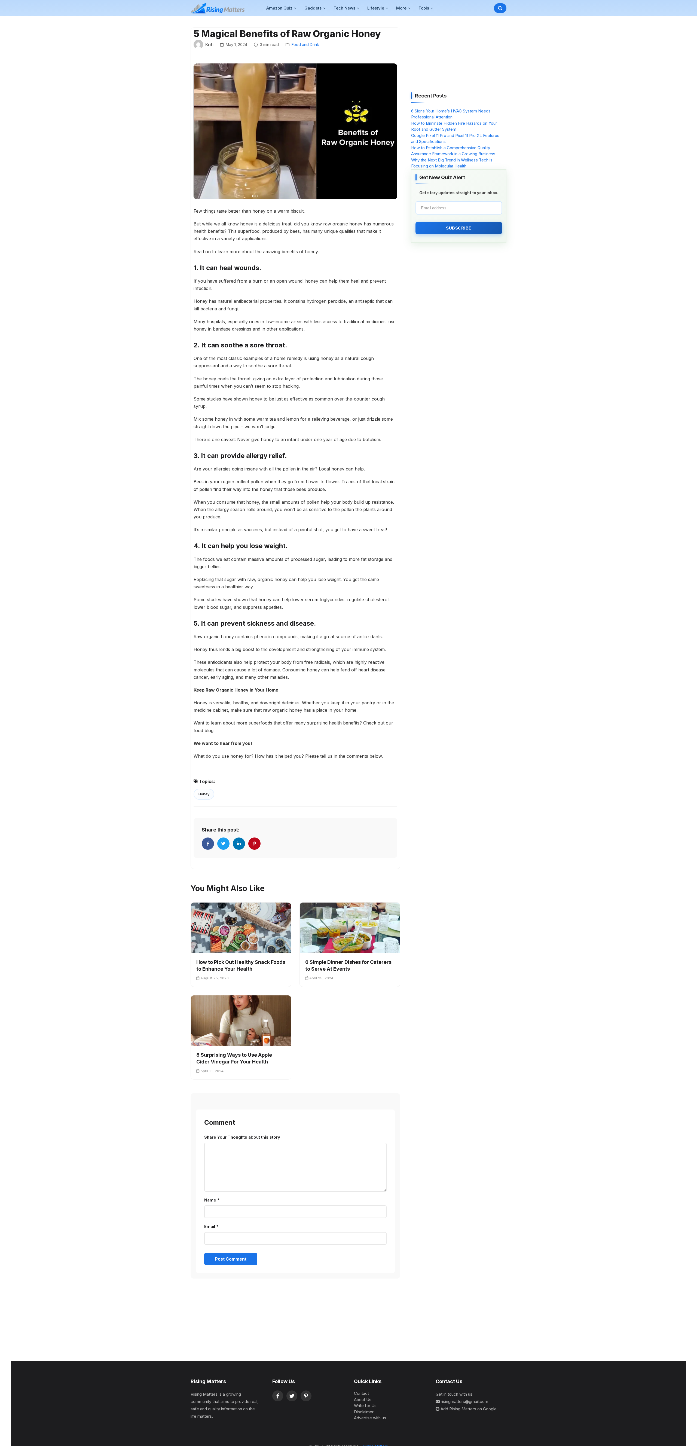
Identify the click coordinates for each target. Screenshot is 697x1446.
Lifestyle (375, 8)
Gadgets (313, 8)
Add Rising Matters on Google (469, 1408)
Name (211, 1200)
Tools (423, 8)
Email (211, 1226)
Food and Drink (305, 44)
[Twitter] (291, 1395)
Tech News (344, 8)
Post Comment (230, 1259)
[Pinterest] (306, 1395)
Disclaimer (364, 1411)
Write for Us (365, 1405)
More (401, 8)
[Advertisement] (452, 56)
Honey (203, 794)
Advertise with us (370, 1417)
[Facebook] (277, 1395)
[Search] (500, 8)
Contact (361, 1393)
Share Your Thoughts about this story (242, 1137)
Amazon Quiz (279, 8)
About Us (362, 1399)
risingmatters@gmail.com (464, 1401)
